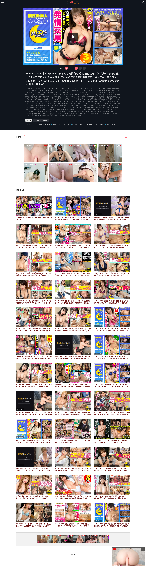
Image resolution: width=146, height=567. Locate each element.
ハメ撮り (74, 125)
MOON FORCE (57, 125)
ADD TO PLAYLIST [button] (42, 120)
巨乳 (96, 125)
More (128, 138)
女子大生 (89, 125)
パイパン (66, 125)
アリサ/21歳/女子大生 (43, 125)
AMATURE (30, 125)
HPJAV (75, 554)
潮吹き (102, 125)
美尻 (113, 125)
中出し (82, 125)
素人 (108, 125)
